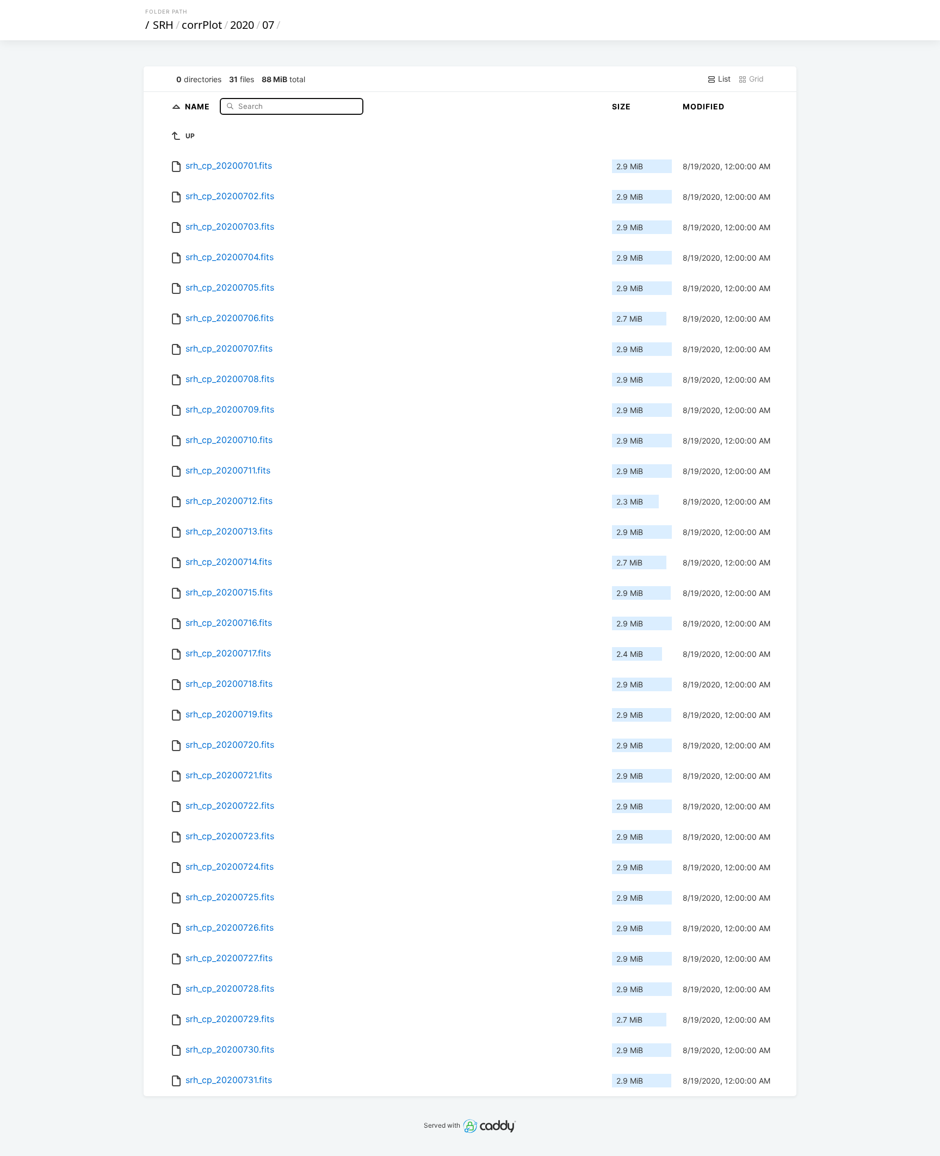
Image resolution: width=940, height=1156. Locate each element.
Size (621, 106)
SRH (163, 24)
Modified (704, 106)
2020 (242, 24)
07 (268, 24)
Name (198, 105)
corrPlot (202, 24)
